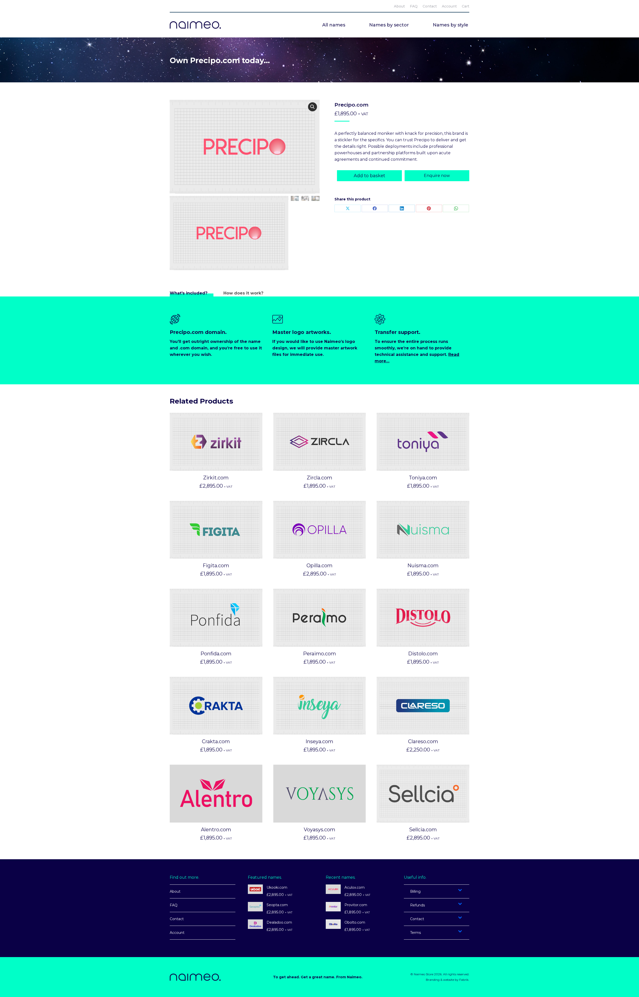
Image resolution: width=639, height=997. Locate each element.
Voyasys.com (319, 830)
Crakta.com (216, 741)
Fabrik (464, 980)
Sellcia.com (423, 830)
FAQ (173, 905)
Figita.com (216, 566)
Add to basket (369, 175)
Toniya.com (423, 478)
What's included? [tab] (188, 293)
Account (177, 932)
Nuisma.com (423, 566)
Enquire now (437, 175)
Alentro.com (216, 830)
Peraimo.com (319, 654)
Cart (465, 6)
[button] (312, 106)
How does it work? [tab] (243, 293)
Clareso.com (423, 741)
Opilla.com (319, 566)
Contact (177, 919)
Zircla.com (319, 478)
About (175, 891)
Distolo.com (423, 654)
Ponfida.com (215, 654)
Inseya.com (319, 741)
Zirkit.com (216, 478)
